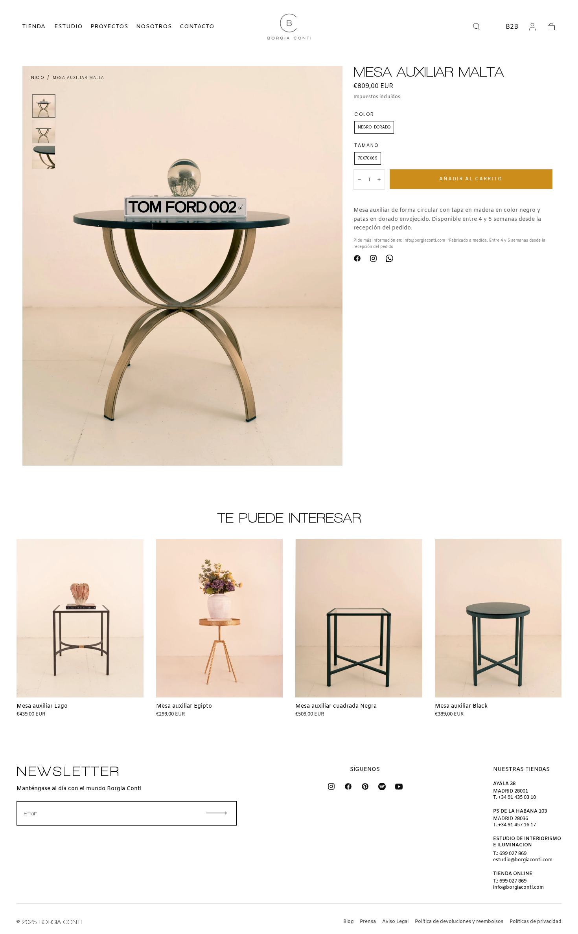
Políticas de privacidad (535, 922)
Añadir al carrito (471, 179)
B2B (512, 27)
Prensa (368, 922)
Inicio (36, 78)
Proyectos (109, 27)
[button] (26, 26)
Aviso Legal (395, 922)
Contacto (197, 27)
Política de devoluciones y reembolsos (459, 922)
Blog (348, 922)
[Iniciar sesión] (532, 26)
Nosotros (154, 27)
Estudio (68, 27)
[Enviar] (216, 813)
